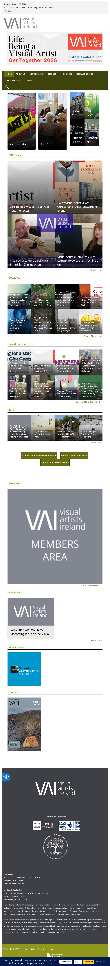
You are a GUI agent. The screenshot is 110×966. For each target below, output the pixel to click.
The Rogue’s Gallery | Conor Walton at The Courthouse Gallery (90, 301)
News (12, 409)
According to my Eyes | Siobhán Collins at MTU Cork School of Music (17, 325)
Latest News (15, 592)
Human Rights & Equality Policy (77, 140)
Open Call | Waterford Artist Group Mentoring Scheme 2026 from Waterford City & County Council (89, 389)
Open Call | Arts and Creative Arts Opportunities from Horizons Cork (66, 367)
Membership (15, 483)
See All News (96, 442)
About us (20, 74)
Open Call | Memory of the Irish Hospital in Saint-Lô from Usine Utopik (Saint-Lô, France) (90, 365)
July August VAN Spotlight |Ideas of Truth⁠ (42, 434)
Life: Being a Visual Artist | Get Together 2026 (29, 208)
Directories (12, 80)
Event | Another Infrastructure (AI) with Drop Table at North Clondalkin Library (65, 299)
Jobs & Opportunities (20, 343)
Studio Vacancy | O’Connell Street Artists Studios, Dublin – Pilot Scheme (17, 365)
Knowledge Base (84, 74)
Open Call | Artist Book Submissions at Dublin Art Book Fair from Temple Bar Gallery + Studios (42, 389)
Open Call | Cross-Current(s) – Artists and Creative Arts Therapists (18, 392)
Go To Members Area (92, 585)
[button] (57, 74)
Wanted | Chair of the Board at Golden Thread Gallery (66, 393)
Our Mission (19, 144)
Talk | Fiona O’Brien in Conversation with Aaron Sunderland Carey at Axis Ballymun (19, 299)
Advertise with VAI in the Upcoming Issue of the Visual (30, 632)
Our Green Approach (92, 113)
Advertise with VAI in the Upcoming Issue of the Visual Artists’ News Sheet (19, 433)
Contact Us (30, 80)
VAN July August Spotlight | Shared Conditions (89, 434)
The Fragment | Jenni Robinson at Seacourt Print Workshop (89, 326)
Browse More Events (93, 336)
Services (67, 74)
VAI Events (15, 155)
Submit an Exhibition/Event (55, 462)
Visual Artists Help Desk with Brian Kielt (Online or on (29, 262)
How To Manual (16, 647)
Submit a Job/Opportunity (74, 455)
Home (9, 74)
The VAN (13, 692)
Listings (52, 74)
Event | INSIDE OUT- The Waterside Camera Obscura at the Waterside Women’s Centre (43, 324)
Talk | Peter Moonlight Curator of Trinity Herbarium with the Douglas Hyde (66, 325)
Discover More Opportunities (89, 402)
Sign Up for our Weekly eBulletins (39, 455)
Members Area (37, 74)
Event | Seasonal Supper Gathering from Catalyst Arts (42, 302)
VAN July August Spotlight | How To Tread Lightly (66, 434)
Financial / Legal (92, 140)
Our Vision (48, 144)
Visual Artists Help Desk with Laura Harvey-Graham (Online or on (78, 260)
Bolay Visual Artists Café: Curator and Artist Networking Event (77, 206)
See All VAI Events (94, 270)
